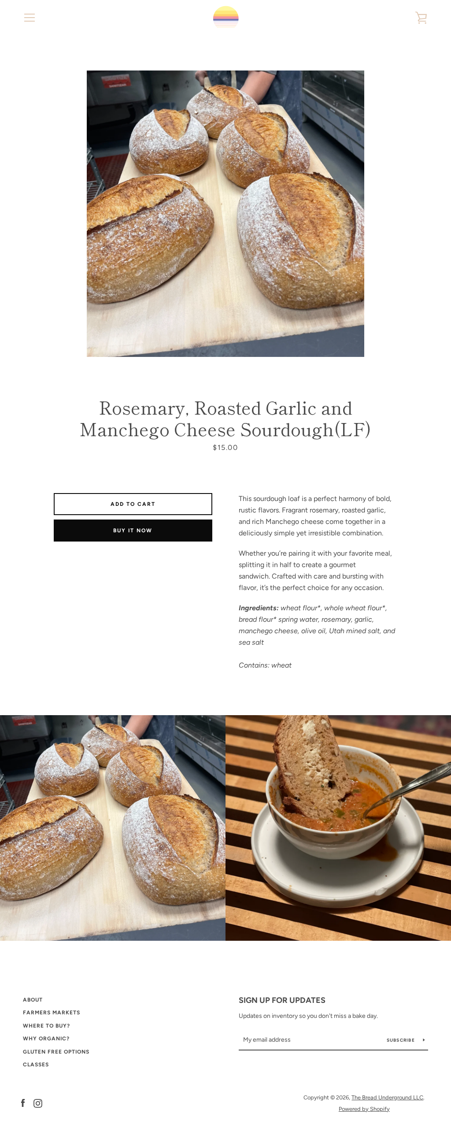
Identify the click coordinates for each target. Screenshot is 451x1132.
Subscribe (402, 1040)
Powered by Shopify (364, 1109)
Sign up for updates (282, 1000)
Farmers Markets (51, 1013)
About (33, 1000)
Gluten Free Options (56, 1052)
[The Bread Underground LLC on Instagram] (37, 1103)
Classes (36, 1064)
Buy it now (132, 530)
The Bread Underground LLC (387, 1097)
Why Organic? (46, 1039)
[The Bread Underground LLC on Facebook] (22, 1103)
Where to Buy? (46, 1026)
